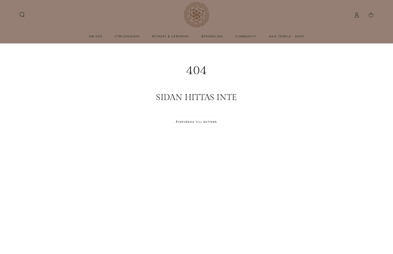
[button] (22, 15)
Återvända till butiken (196, 122)
